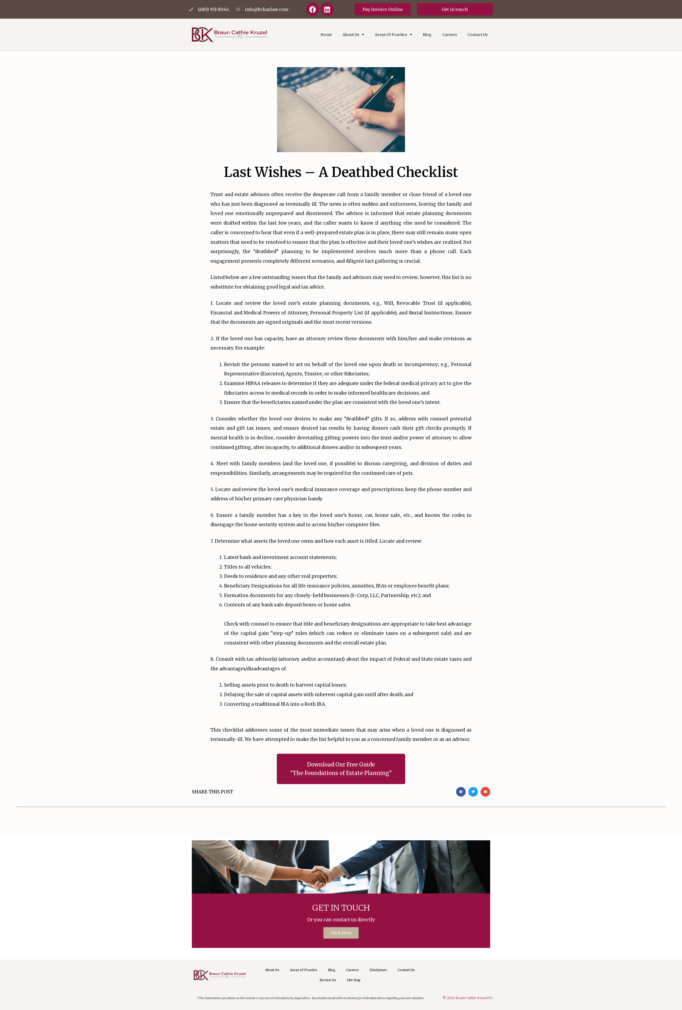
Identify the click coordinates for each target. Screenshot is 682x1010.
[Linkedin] (327, 9)
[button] (461, 792)
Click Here (341, 932)
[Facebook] (312, 9)
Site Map (353, 980)
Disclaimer (378, 970)
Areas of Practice (303, 970)
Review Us (328, 980)
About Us (351, 34)
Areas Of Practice (391, 34)
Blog (427, 34)
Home (326, 34)
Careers (449, 34)
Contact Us (478, 34)
